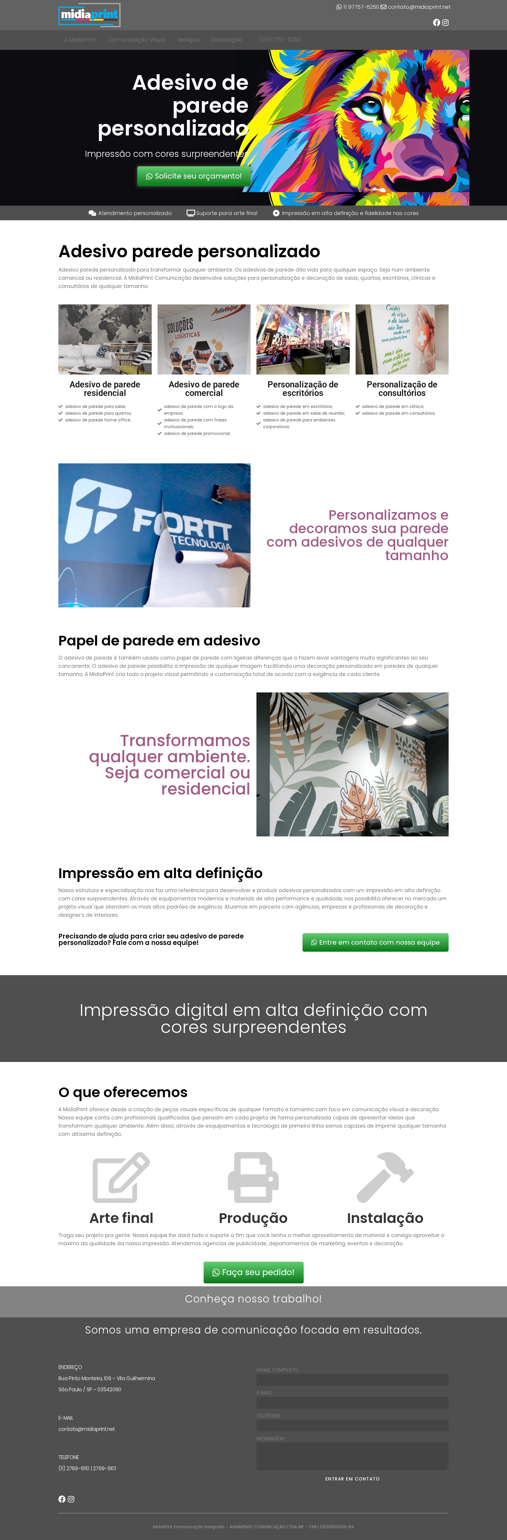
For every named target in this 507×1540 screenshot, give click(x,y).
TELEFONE (268, 1416)
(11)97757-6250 (280, 40)
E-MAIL (264, 1393)
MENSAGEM (270, 1438)
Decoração (226, 40)
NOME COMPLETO (277, 1370)
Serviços (189, 40)
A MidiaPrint (80, 40)
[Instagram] (445, 22)
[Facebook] (436, 22)
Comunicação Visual (137, 40)
